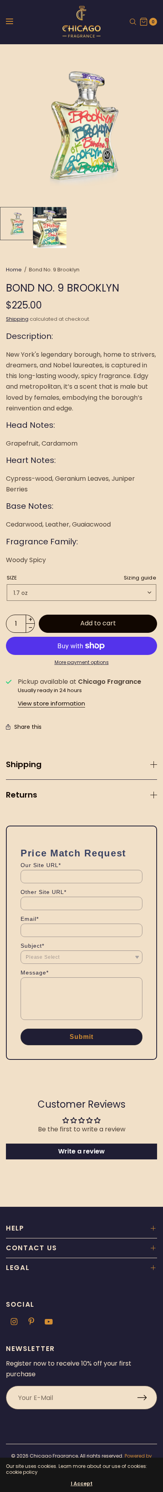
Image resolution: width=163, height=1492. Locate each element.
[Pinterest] (31, 1322)
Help (15, 1228)
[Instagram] (14, 1322)
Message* (35, 972)
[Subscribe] (147, 1397)
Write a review (81, 1151)
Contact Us (31, 1248)
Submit (82, 1036)
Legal (18, 1267)
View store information (51, 703)
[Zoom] (81, 125)
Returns (21, 795)
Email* (30, 919)
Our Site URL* (41, 865)
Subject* (32, 945)
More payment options (82, 662)
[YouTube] (49, 1322)
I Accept (82, 1483)
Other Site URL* (43, 892)
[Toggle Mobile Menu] (14, 21)
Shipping (17, 319)
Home (14, 269)
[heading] (73, 853)
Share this (28, 727)
